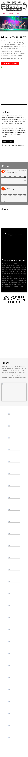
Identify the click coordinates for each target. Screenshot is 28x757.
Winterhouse (6, 273)
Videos (17, 13)
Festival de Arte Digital (9, 284)
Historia (4, 13)
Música (11, 13)
